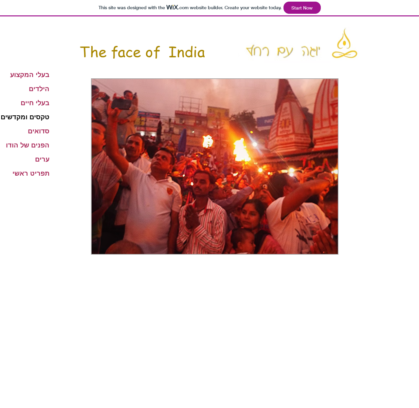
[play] (322, 248)
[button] (214, 166)
